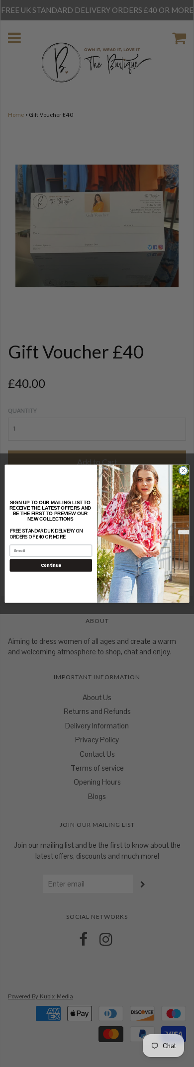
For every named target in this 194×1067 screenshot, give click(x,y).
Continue (51, 565)
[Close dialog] (183, 470)
